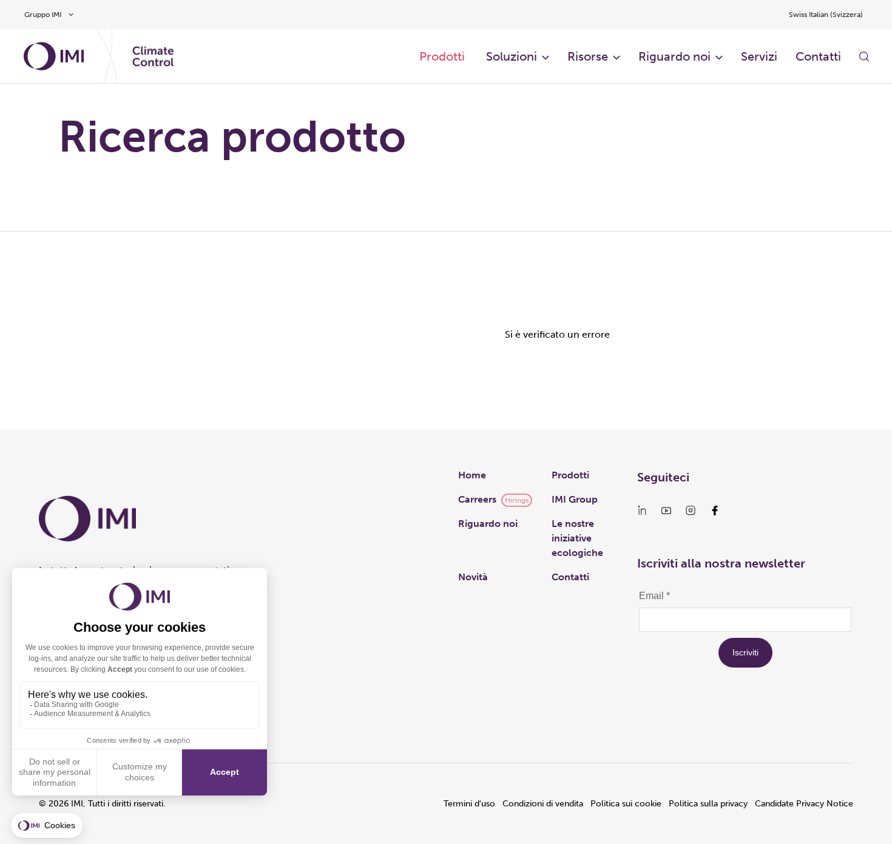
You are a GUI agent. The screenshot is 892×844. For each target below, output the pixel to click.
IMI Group (575, 499)
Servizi (759, 56)
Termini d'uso (469, 804)
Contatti (818, 56)
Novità (473, 577)
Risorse (587, 56)
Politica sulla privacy (708, 804)
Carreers (477, 499)
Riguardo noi (488, 523)
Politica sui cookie (625, 804)
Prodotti (570, 475)
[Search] (864, 56)
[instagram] (690, 510)
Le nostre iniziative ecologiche (577, 538)
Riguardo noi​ (674, 56)
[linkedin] (642, 510)
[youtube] (666, 510)
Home (472, 475)
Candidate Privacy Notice (804, 804)
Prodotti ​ (443, 56)
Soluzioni (511, 56)
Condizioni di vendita (542, 804)
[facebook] (715, 510)
